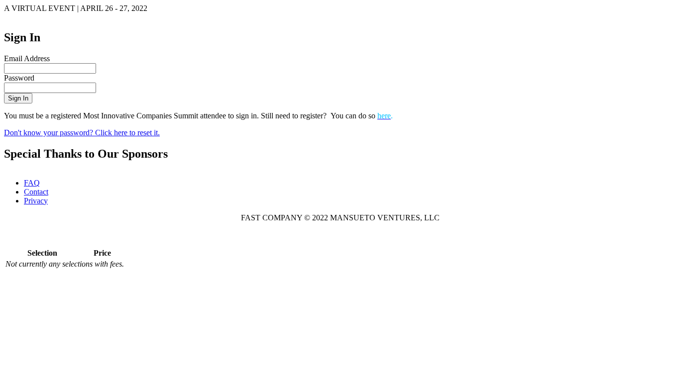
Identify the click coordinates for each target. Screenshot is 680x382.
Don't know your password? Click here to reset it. (82, 132)
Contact (36, 192)
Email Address (27, 58)
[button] (18, 98)
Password (19, 78)
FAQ (32, 183)
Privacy (36, 200)
